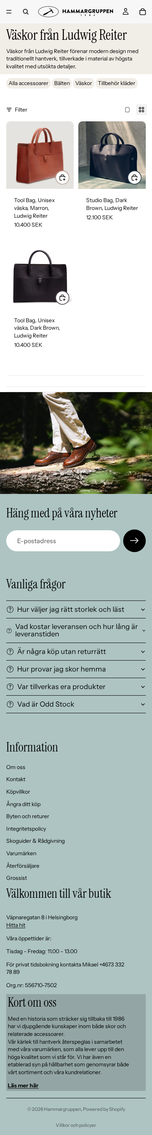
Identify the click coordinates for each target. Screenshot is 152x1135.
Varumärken (21, 853)
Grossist (16, 877)
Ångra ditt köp (23, 804)
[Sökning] (25, 11)
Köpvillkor (18, 791)
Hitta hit (15, 925)
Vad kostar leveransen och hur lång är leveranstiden (76, 630)
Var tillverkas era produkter (61, 686)
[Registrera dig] (134, 540)
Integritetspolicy (26, 828)
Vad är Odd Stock (45, 704)
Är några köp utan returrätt (61, 651)
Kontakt (15, 779)
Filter (21, 109)
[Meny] (9, 12)
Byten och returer (27, 816)
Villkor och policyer (76, 1125)
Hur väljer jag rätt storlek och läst (70, 609)
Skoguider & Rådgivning (35, 840)
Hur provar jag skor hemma (61, 669)
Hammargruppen (62, 1109)
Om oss (15, 767)
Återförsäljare (22, 865)
